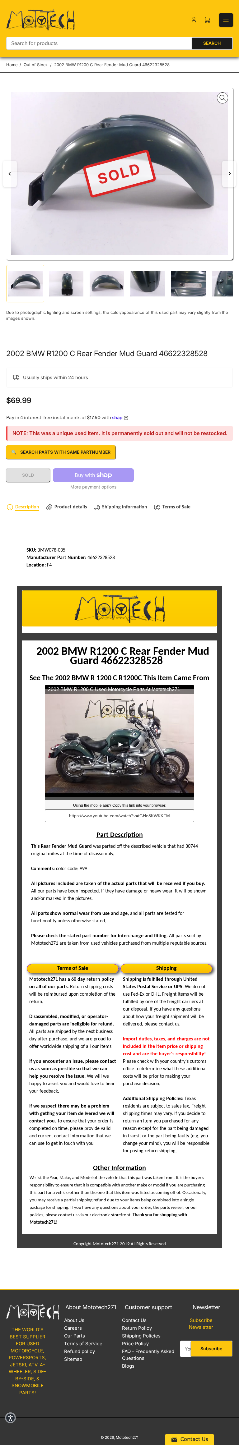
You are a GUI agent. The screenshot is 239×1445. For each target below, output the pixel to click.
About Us (74, 1320)
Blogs (128, 1366)
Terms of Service (83, 1343)
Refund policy (79, 1351)
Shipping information (124, 507)
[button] (10, 1417)
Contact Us (134, 1320)
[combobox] (119, 43)
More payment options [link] (93, 486)
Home (12, 64)
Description (27, 507)
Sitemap (73, 1359)
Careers (73, 1328)
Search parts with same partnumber (60, 452)
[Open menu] (226, 20)
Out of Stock (36, 64)
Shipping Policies (141, 1336)
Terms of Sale (176, 507)
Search (212, 43)
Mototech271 (127, 1437)
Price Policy (135, 1343)
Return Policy (137, 1328)
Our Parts (74, 1336)
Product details (70, 507)
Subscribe (211, 1348)
